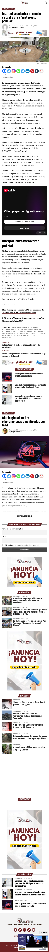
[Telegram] (23, 71)
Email (4, 537)
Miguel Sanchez (16, 431)
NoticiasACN (16, 321)
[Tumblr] (37, 71)
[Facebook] (4, 71)
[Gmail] (41, 71)
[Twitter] (9, 71)
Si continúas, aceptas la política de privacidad (22, 545)
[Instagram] (14, 71)
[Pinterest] (32, 71)
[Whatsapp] (18, 71)
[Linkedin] (27, 71)
